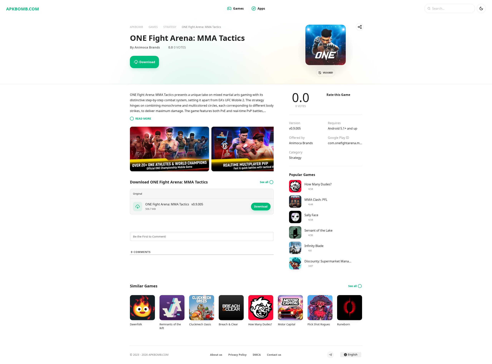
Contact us (274, 354)
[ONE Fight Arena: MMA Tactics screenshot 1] (169, 149)
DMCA (257, 354)
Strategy (295, 158)
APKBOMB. (22, 9)
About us (216, 354)
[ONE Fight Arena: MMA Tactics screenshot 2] (251, 149)
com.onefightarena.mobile (345, 143)
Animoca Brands (301, 143)
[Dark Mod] (481, 8)
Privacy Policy (237, 354)
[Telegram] (330, 355)
